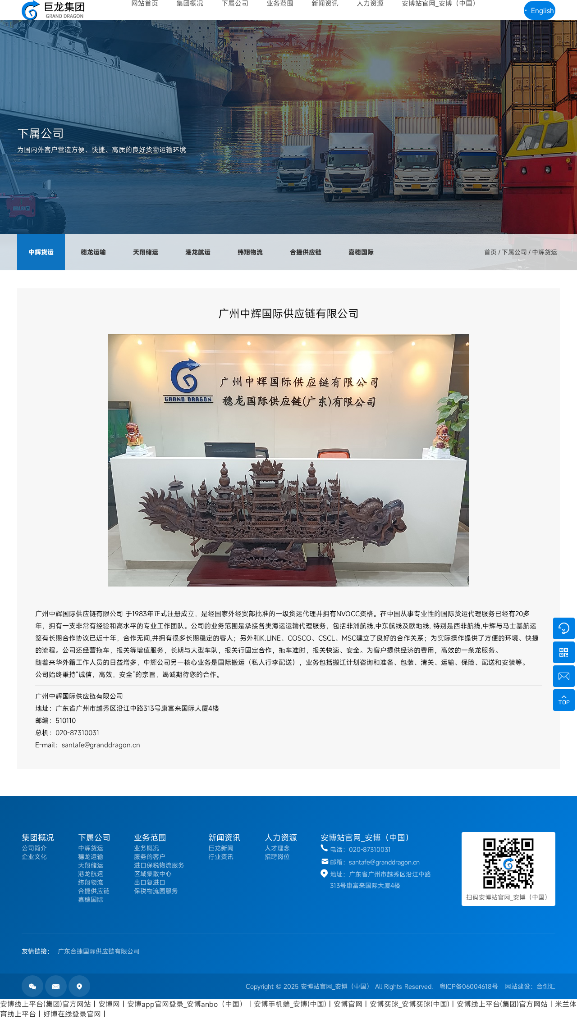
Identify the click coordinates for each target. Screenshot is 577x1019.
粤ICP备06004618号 (469, 986)
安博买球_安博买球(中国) (409, 1004)
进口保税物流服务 (159, 865)
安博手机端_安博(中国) (290, 1004)
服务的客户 (149, 856)
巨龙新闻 (221, 848)
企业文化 (34, 856)
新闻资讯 (325, 3)
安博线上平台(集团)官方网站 (45, 1004)
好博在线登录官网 (72, 1014)
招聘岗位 (277, 856)
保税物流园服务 (156, 891)
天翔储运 (145, 252)
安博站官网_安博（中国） (440, 3)
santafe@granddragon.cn (101, 744)
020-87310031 (77, 732)
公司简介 (34, 848)
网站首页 (144, 3)
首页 (490, 252)
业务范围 (279, 3)
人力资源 (370, 3)
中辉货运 (41, 252)
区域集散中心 (153, 873)
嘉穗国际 (361, 252)
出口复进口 (149, 882)
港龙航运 (198, 252)
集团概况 (189, 3)
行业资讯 (221, 856)
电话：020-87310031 (360, 849)
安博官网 (348, 1004)
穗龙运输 (93, 252)
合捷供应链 (305, 252)
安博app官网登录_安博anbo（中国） (187, 1004)
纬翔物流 (250, 252)
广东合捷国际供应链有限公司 (99, 951)
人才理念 (277, 848)
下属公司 (234, 3)
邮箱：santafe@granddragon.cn (375, 862)
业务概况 (146, 848)
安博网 (109, 1004)
